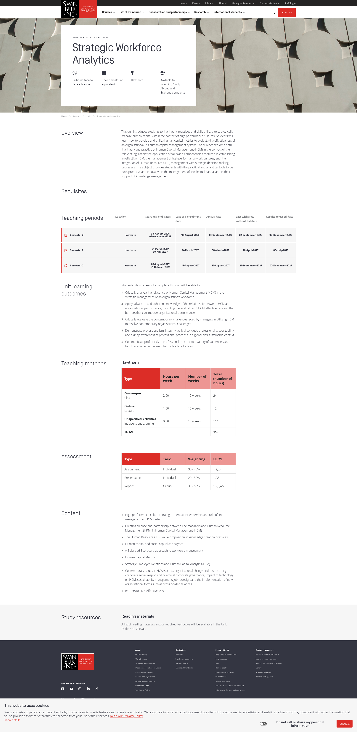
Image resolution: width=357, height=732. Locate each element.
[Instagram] (79, 689)
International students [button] (229, 13)
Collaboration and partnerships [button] (169, 13)
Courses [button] (108, 13)
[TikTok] (97, 689)
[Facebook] (62, 689)
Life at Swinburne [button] (132, 13)
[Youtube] (71, 689)
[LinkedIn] (88, 689)
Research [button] (201, 13)
